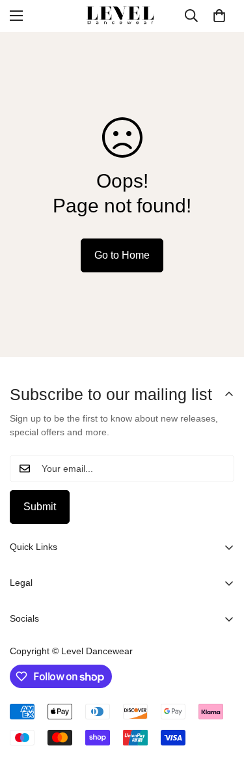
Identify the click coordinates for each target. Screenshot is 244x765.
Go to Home (122, 255)
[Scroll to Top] (221, 696)
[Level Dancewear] (122, 16)
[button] (219, 16)
